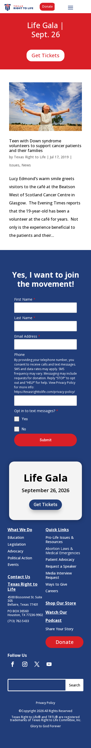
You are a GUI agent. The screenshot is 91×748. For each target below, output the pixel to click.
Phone (19, 354)
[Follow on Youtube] (49, 664)
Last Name (24, 317)
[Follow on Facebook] (13, 664)
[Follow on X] (37, 664)
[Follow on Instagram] (25, 664)
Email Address (27, 336)
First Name (24, 299)
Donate (47, 6)
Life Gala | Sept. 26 (45, 30)
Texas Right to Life (30, 157)
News (26, 165)
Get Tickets (45, 55)
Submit (45, 440)
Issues (14, 165)
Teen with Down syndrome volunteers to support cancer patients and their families (45, 145)
